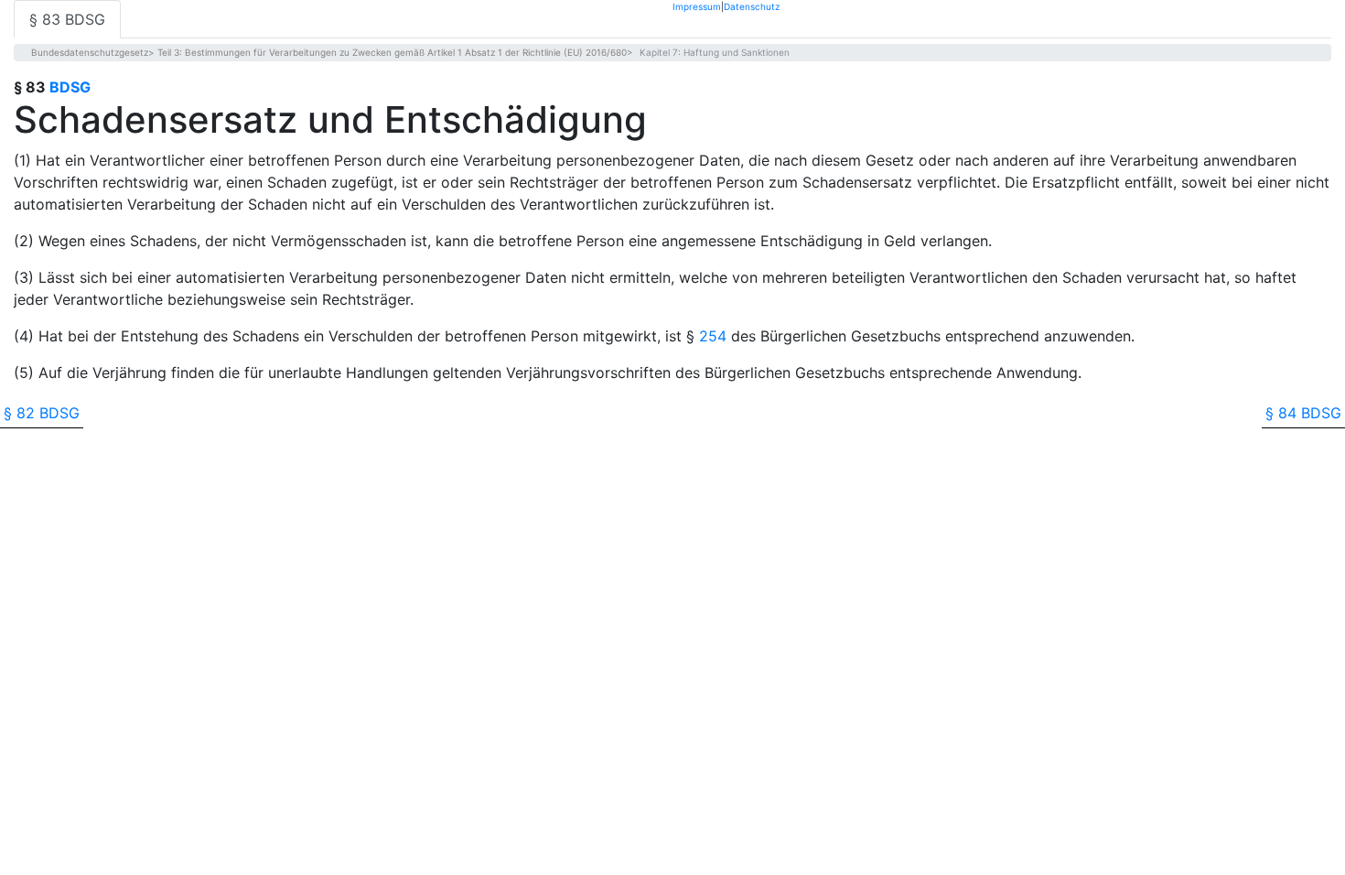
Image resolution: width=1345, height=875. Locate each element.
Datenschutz (752, 6)
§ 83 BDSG (67, 19)
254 (712, 336)
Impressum (696, 6)
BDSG (70, 87)
